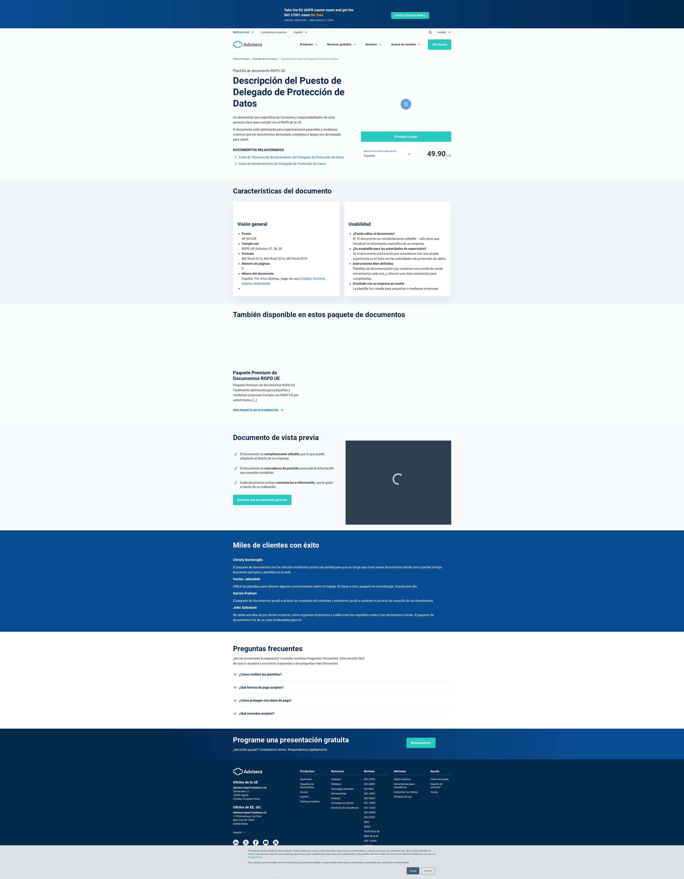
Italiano (247, 283)
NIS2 (366, 822)
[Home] (248, 44)
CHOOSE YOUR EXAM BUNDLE (410, 15)
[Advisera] (247, 771)
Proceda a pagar (406, 136)
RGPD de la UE (372, 831)
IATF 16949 (370, 840)
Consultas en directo (342, 803)
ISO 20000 (369, 812)
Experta (304, 796)
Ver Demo (439, 44)
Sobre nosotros (402, 779)
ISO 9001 (369, 788)
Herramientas (338, 793)
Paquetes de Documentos (265, 59)
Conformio (306, 779)
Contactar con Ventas (406, 792)
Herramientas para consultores (404, 786)
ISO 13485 (369, 803)
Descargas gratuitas (342, 788)
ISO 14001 (369, 793)
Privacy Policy (254, 857)
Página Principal (241, 59)
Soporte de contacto (436, 786)
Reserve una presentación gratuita (262, 500)
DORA (367, 826)
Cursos (304, 792)
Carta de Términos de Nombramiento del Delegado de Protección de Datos (291, 157)
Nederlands (262, 283)
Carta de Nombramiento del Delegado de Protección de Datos (282, 164)
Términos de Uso (403, 796)
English (306, 278)
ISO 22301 (369, 817)
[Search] (430, 32)
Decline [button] (428, 870)
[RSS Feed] (276, 842)
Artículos (336, 779)
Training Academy (310, 801)
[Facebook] (256, 842)
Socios (434, 792)
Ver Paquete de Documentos (255, 410)
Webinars (336, 784)
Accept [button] (413, 870)
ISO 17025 (369, 807)
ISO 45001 (369, 798)
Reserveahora (421, 743)
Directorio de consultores (345, 807)
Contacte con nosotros (274, 32)
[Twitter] (246, 842)
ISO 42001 (369, 784)
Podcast (335, 798)
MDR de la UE (371, 836)
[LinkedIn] (236, 842)
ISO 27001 (369, 779)
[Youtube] (266, 842)
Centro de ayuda (440, 779)
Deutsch (319, 278)
